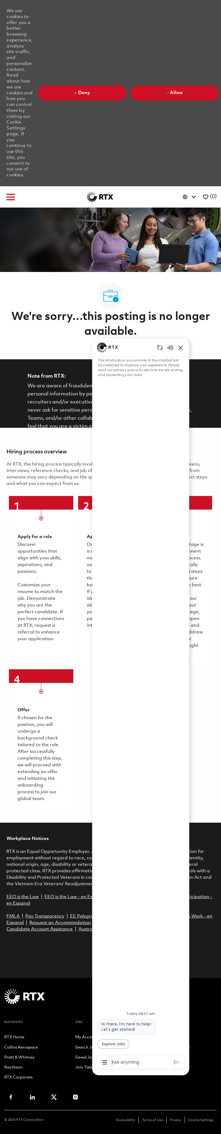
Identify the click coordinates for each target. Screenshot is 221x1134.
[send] (176, 1062)
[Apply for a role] (41, 580)
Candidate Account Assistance (39, 929)
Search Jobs (86, 1048)
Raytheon (13, 1068)
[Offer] (41, 740)
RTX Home (14, 1037)
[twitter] (53, 1097)
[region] (140, 704)
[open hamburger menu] (10, 197)
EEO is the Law (22, 897)
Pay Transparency (44, 916)
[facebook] (10, 1097)
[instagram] (75, 1097)
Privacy (175, 1120)
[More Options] (104, 1062)
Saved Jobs (85, 1058)
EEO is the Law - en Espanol (74, 897)
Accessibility (125, 1120)
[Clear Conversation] (160, 347)
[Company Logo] (100, 197)
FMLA (13, 916)
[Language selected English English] (190, 197)
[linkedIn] (32, 1097)
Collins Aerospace (21, 1048)
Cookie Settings (200, 1120)
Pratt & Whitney (19, 1058)
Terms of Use (152, 1120)
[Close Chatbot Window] (180, 347)
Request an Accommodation (60, 923)
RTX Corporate (18, 1078)
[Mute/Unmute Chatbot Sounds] (170, 347)
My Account (86, 1037)
